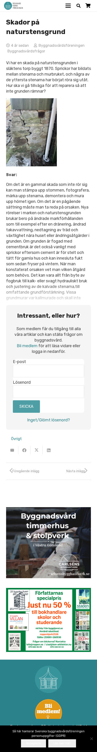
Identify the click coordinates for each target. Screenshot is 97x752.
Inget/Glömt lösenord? (48, 420)
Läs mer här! (62, 743)
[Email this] (12, 450)
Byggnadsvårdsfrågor (26, 51)
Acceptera (33, 743)
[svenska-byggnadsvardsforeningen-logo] (13, 6)
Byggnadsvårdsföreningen (62, 45)
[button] (68, 5)
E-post (19, 361)
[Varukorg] (88, 5)
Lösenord (22, 382)
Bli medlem (27, 345)
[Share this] (24, 450)
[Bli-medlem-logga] (49, 712)
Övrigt (16, 439)
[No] (91, 738)
